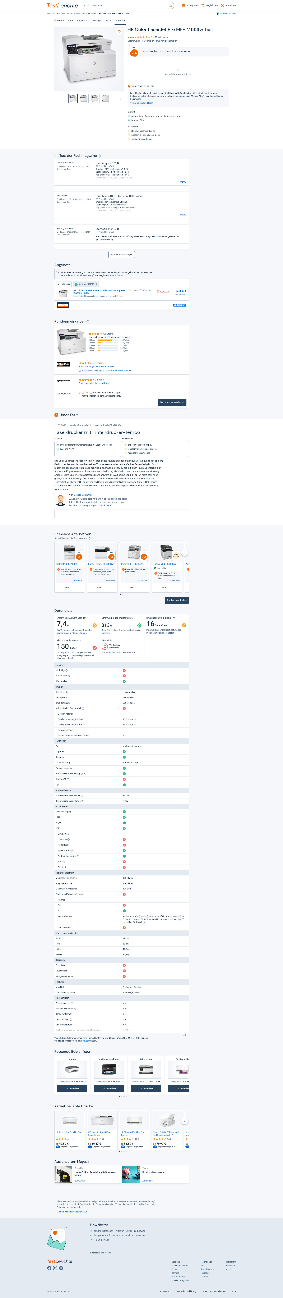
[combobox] (126, 5)
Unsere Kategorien (180, 1280)
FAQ (202, 1265)
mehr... (183, 182)
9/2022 (157, 236)
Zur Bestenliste (72, 1089)
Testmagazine (206, 1262)
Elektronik (61, 14)
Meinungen (96, 20)
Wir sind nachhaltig (228, 14)
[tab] (86, 284)
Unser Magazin (207, 1269)
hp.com (86, 1041)
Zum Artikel (80, 1181)
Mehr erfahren (116, 275)
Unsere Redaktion (180, 1265)
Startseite (51, 14)
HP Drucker (92, 14)
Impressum (164, 1291)
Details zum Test (63, 169)
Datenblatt (120, 20)
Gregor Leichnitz (83, 494)
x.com (229, 1269)
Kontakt (204, 1276)
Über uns (176, 1262)
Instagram (231, 1262)
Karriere (175, 1273)
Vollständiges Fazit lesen (141, 103)
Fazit (108, 20)
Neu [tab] (63, 284)
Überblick (59, 20)
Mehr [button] (122, 296)
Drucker (70, 14)
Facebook (230, 1265)
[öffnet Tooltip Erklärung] (99, 156)
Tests (70, 20)
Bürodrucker (80, 14)
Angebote (82, 20)
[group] (84, 98)
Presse (175, 1269)
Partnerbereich (178, 1276)
